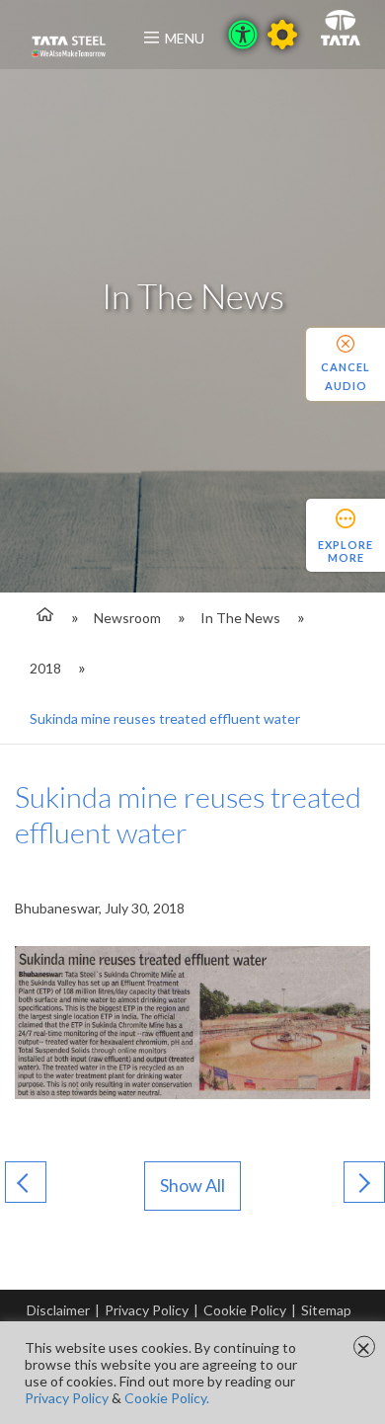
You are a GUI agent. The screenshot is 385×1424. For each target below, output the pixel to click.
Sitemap (326, 1310)
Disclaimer (58, 1310)
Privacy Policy (147, 1310)
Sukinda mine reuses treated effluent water (165, 718)
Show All (192, 1185)
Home (42, 617)
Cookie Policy (244, 1310)
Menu (184, 38)
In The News (240, 617)
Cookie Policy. (166, 1397)
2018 (45, 668)
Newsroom (127, 617)
